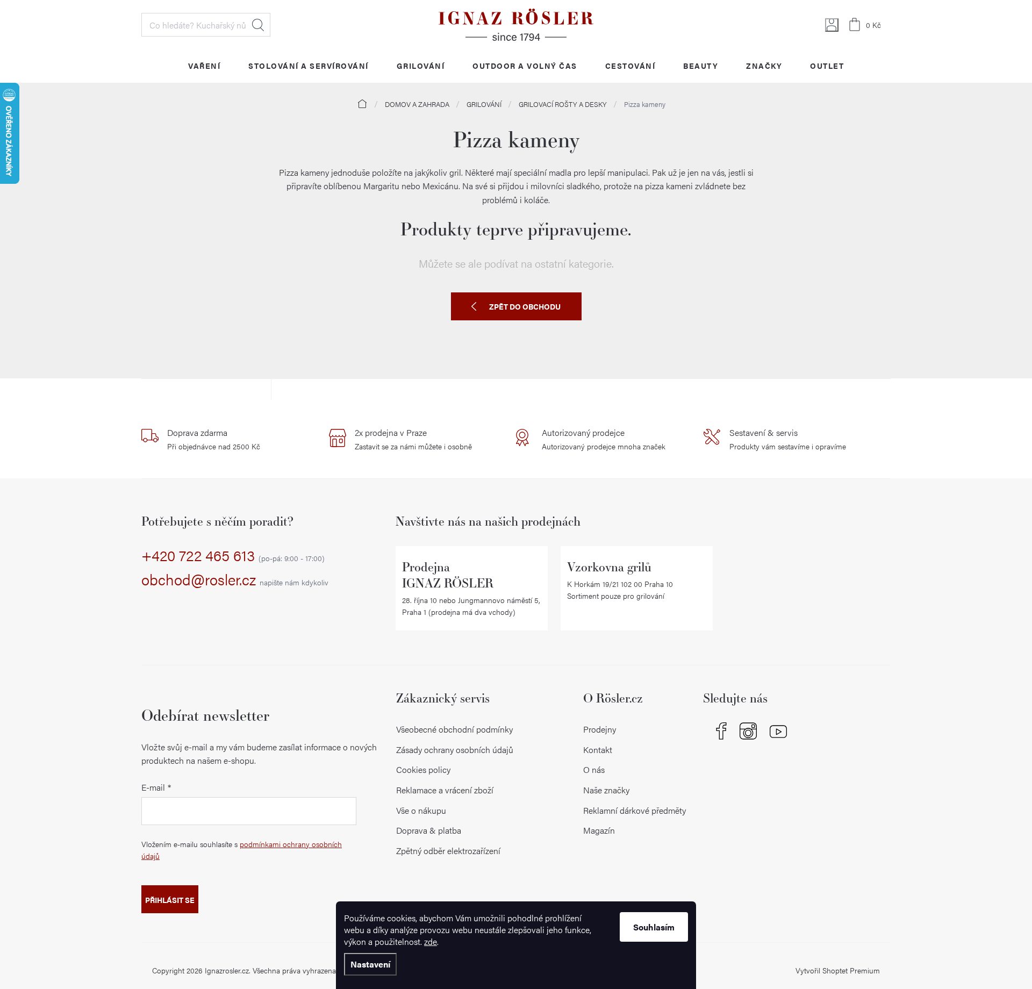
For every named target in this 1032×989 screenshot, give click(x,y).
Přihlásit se (170, 899)
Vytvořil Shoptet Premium (838, 970)
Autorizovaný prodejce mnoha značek (603, 439)
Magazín (599, 830)
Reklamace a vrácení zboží (444, 790)
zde (430, 941)
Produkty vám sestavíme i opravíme (787, 439)
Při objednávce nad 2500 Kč (213, 439)
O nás (594, 769)
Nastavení (370, 964)
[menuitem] (204, 65)
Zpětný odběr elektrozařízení (448, 850)
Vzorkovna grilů (609, 567)
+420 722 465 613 (233, 555)
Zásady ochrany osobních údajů (454, 749)
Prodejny (599, 729)
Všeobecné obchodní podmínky (454, 729)
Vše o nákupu (421, 810)
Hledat (258, 25)
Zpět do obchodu (525, 306)
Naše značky (606, 790)
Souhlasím (654, 927)
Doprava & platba (428, 830)
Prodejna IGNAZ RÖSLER (447, 575)
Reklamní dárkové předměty (634, 810)
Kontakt (597, 749)
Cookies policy (423, 769)
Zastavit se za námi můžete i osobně (413, 439)
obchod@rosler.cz (234, 580)
